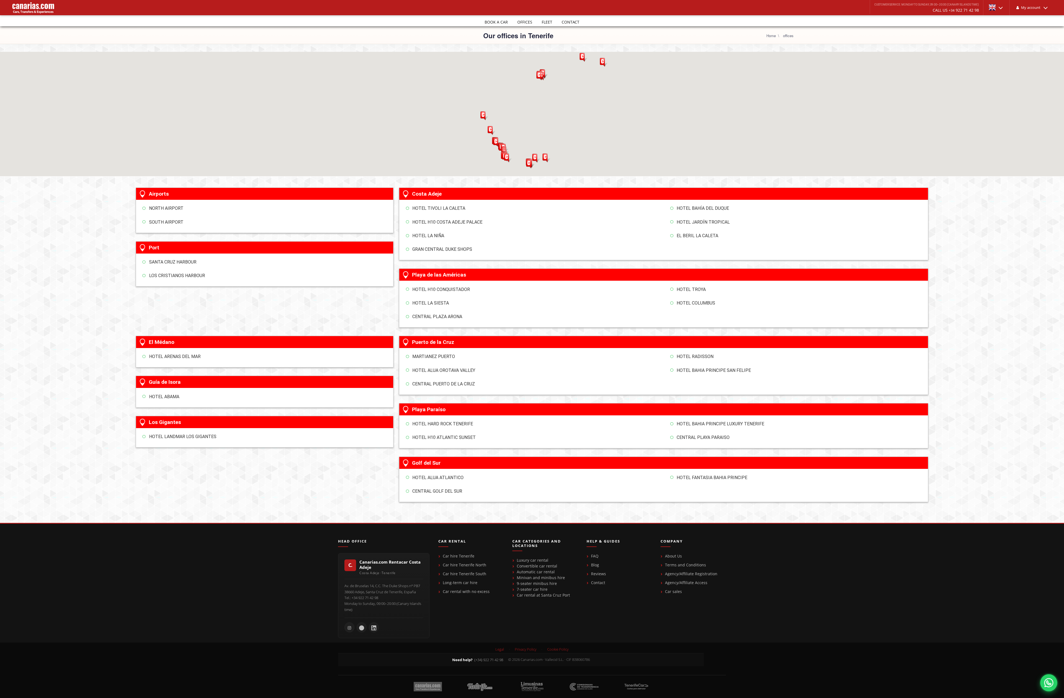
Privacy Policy (525, 649)
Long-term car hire (460, 582)
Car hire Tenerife (458, 556)
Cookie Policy (558, 649)
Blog (595, 564)
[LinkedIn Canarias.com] (374, 627)
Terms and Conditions (685, 564)
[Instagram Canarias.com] (349, 627)
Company (672, 541)
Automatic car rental (536, 571)
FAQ (594, 556)
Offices (524, 22)
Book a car (496, 22)
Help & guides (603, 541)
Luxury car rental (532, 560)
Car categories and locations (536, 543)
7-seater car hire (532, 589)
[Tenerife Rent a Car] (33, 7)
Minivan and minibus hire (541, 577)
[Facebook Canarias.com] (362, 627)
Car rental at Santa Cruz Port (543, 595)
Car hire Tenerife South (464, 573)
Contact (570, 22)
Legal (499, 649)
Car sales (673, 591)
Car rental (452, 541)
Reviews (598, 573)
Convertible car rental (537, 566)
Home (771, 35)
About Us (673, 556)
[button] (996, 7)
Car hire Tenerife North (464, 564)
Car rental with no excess (466, 591)
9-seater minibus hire (537, 583)
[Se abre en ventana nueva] (1048, 682)
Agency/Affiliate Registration (691, 573)
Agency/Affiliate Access (686, 582)
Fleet (547, 22)
